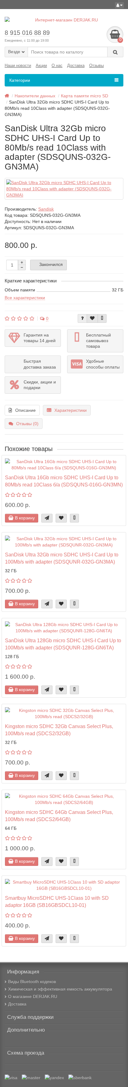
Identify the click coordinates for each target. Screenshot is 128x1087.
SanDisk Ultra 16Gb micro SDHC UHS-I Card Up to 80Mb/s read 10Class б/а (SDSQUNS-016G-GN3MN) (64, 481)
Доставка (76, 65)
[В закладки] (92, 318)
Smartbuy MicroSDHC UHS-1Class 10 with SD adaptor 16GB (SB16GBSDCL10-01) (57, 901)
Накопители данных (35, 95)
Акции (41, 65)
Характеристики (70, 410)
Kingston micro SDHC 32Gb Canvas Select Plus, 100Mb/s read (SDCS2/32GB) (59, 729)
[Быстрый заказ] (47, 518)
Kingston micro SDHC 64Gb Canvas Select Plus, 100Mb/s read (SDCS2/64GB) (59, 815)
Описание (25, 410)
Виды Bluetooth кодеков (32, 981)
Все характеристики (25, 297)
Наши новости (18, 65)
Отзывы (96, 65)
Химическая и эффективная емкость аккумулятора (60, 989)
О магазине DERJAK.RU (32, 996)
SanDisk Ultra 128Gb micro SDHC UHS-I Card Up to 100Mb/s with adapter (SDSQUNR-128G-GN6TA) (63, 644)
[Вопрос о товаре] (82, 318)
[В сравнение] (102, 318)
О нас (57, 65)
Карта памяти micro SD (84, 95)
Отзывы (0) (27, 423)
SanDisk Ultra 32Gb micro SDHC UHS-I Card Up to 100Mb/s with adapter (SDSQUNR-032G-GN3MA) (61, 558)
